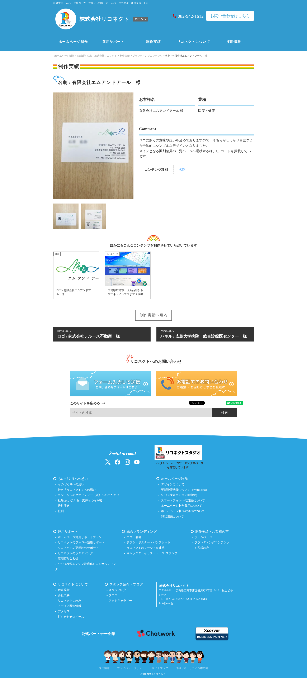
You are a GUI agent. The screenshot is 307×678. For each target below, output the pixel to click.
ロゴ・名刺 (134, 537)
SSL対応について (172, 516)
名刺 (182, 169)
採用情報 (233, 41)
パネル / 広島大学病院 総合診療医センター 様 (203, 334)
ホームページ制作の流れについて (183, 511)
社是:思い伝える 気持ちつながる (80, 500)
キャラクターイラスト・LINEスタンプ (152, 553)
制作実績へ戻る (153, 315)
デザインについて (172, 484)
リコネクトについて (193, 41)
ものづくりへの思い (71, 484)
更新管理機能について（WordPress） (185, 489)
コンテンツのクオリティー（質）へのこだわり (88, 495)
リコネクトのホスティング (75, 553)
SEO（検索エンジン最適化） (180, 495)
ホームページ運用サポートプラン (80, 537)
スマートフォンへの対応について (183, 500)
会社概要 (64, 595)
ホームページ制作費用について (181, 505)
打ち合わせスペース (71, 616)
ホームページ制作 (73, 41)
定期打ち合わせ (68, 558)
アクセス (64, 611)
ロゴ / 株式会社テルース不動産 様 (88, 334)
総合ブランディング (142, 531)
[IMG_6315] (93, 216)
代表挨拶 (64, 590)
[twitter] (107, 461)
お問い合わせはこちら (230, 16)
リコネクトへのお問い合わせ (156, 361)
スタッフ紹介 (117, 590)
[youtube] (137, 461)
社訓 (61, 511)
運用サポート (113, 41)
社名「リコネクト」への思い (77, 489)
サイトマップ (160, 668)
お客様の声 (201, 547)
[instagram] (127, 461)
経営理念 (64, 505)
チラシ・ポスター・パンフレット (148, 542)
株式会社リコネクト (157, 674)
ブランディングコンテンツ (212, 542)
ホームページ (203, 537)
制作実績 (153, 41)
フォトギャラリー (120, 600)
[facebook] (117, 461)
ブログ (113, 595)
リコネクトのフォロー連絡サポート (81, 542)
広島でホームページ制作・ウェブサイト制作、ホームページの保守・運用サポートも (100, 3)
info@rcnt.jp (166, 603)
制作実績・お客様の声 (212, 531)
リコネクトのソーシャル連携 (146, 547)
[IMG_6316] (66, 216)
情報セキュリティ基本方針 (192, 668)
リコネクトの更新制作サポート (78, 547)
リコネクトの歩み (69, 600)
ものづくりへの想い (73, 479)
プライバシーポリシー (130, 668)
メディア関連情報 (69, 605)
